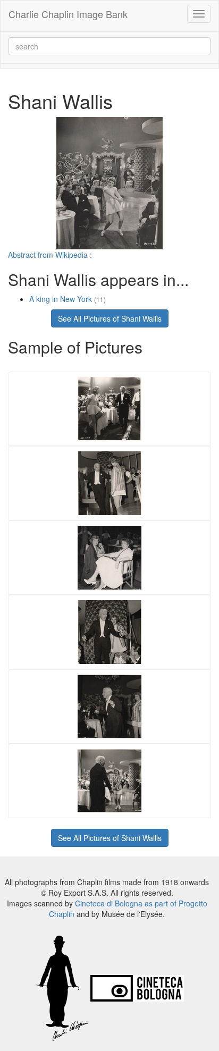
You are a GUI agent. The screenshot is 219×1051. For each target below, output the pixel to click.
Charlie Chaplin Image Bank (68, 14)
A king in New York (67, 298)
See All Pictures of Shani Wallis (110, 318)
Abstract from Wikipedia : (50, 254)
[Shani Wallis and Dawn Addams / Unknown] (109, 556)
